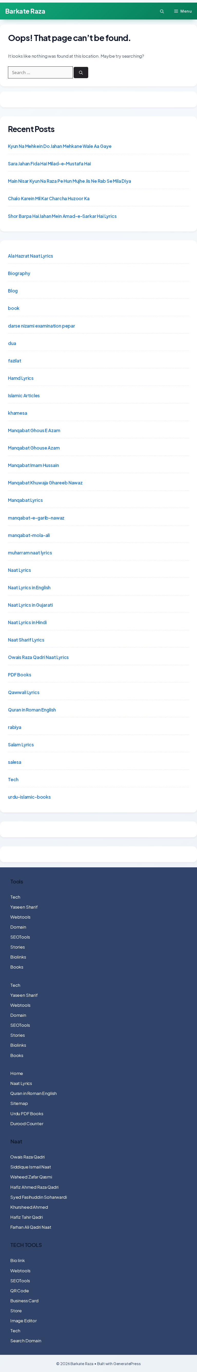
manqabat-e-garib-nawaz (36, 518)
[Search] (81, 72)
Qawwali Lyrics (24, 692)
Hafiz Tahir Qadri (26, 1217)
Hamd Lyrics (21, 378)
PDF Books (19, 674)
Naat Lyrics (19, 570)
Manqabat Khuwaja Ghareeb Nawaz (45, 482)
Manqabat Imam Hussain (33, 465)
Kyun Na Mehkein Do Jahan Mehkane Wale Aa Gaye (59, 146)
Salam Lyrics (21, 744)
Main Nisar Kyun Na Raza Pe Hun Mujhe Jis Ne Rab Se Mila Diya (69, 181)
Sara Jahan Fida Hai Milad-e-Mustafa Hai (49, 163)
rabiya (14, 727)
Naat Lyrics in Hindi (27, 622)
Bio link (17, 1260)
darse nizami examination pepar (41, 326)
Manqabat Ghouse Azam (34, 448)
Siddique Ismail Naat (30, 1167)
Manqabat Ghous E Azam (34, 430)
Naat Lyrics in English (29, 587)
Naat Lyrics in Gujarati (30, 605)
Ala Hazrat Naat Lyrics (30, 256)
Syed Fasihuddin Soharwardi (38, 1197)
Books (16, 967)
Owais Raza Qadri (27, 1157)
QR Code (19, 1290)
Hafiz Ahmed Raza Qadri (34, 1187)
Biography (19, 273)
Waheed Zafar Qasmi (31, 1177)
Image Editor (23, 1320)
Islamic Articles (24, 395)
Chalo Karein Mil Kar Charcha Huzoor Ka (49, 198)
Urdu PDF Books (26, 1113)
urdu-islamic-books (29, 797)
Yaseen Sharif (24, 907)
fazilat (14, 360)
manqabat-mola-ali (29, 535)
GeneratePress (127, 1363)
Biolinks (18, 957)
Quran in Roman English (32, 710)
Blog (13, 290)
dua (12, 343)
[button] (162, 11)
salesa (14, 762)
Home (16, 1073)
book (13, 308)
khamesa (17, 413)
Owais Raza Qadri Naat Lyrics (38, 657)
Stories (17, 947)
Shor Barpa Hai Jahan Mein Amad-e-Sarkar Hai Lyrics (62, 216)
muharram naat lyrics (30, 552)
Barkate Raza (25, 11)
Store (16, 1310)
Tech (13, 779)
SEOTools (20, 937)
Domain (18, 927)
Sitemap (19, 1103)
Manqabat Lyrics (25, 500)
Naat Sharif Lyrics (26, 640)
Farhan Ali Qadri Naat (30, 1227)
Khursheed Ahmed (29, 1207)
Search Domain (25, 1340)
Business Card (24, 1300)
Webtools (20, 917)
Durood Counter (26, 1123)
